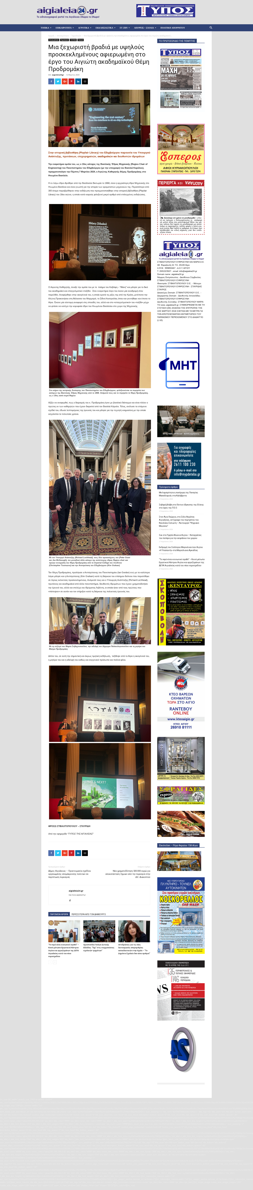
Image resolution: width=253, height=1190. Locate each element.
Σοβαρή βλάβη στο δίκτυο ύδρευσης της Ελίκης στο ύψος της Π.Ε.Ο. (181, 506)
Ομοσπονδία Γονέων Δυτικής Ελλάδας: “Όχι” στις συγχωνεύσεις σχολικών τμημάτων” (98, 948)
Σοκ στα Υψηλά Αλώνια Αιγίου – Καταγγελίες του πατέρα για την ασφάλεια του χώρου (180, 536)
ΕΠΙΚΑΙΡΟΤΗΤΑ (64, 27)
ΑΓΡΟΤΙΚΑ (83, 27)
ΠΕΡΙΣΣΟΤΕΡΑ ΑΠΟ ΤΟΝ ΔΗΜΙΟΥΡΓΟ (89, 914)
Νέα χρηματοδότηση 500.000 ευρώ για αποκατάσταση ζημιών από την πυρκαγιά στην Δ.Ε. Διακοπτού (127, 874)
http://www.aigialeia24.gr (77, 895)
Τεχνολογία (76, 35)
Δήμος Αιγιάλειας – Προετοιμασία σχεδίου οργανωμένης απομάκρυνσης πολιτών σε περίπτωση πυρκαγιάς (69, 874)
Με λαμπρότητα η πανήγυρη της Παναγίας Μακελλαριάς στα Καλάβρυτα (178, 494)
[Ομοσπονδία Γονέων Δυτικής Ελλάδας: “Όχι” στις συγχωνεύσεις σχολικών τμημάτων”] (99, 931)
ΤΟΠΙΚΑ (45, 27)
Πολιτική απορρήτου (172, 27)
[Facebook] (71, 901)
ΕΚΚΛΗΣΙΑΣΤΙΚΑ (104, 27)
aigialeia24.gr (58, 75)
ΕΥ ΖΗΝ (124, 27)
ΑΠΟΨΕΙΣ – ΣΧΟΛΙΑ (144, 27)
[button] (210, 28)
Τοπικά (80, 40)
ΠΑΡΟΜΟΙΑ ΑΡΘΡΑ (59, 914)
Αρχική (51, 35)
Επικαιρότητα (63, 35)
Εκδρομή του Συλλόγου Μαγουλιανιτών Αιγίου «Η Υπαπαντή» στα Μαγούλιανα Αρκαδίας (181, 548)
